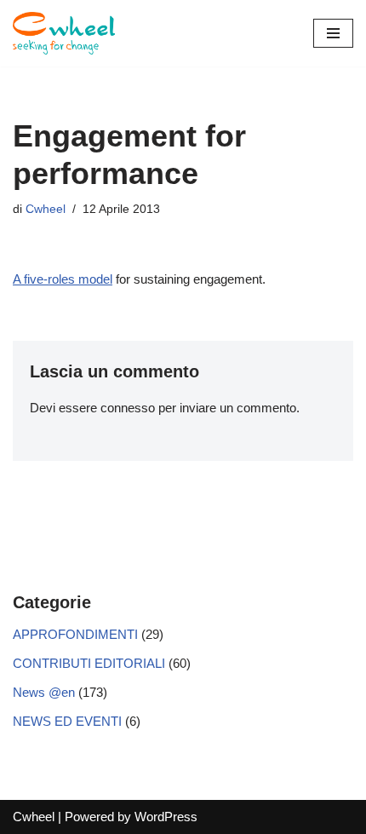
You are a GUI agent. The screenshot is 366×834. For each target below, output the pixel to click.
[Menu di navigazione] (333, 33)
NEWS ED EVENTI (67, 721)
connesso (127, 407)
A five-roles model (62, 279)
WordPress (165, 816)
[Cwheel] (64, 33)
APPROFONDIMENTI (75, 634)
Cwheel (46, 209)
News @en (44, 692)
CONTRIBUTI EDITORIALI (89, 663)
